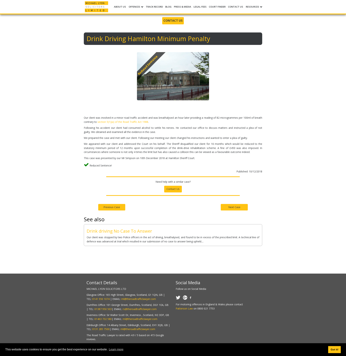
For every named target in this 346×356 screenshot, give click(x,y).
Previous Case (111, 207)
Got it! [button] (334, 349)
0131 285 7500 (101, 329)
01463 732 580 (103, 319)
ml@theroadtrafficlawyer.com (138, 299)
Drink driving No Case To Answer (119, 231)
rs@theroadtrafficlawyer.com (140, 309)
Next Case (234, 207)
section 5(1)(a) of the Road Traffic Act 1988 (122, 122)
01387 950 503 (103, 309)
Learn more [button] (116, 349)
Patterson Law (184, 308)
